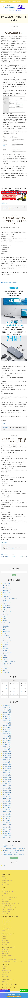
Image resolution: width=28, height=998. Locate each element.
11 (17, 688)
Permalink (6, 207)
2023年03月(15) (7, 781)
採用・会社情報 (5, 964)
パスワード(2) (6, 639)
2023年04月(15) (7, 779)
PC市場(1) (5, 659)
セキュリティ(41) (7, 589)
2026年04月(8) (7, 712)
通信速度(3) (6, 626)
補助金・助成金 (5, 951)
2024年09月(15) (7, 748)
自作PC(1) (5, 665)
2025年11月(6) (7, 722)
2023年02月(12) (7, 783)
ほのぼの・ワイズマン (7, 955)
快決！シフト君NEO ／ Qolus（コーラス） (12, 961)
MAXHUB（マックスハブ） (8, 905)
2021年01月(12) (7, 829)
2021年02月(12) (7, 828)
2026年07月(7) (7, 707)
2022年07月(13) (7, 796)
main (14, 556)
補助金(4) (5, 590)
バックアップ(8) (6, 637)
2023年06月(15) (7, 776)
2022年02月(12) (7, 805)
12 (21, 688)
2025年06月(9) (7, 731)
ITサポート (4, 890)
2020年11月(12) (7, 833)
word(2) (5, 620)
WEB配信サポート (6, 901)
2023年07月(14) (7, 774)
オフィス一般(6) (7, 592)
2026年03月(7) (7, 714)
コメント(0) (11, 209)
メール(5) (5, 654)
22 (6, 694)
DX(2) (4, 609)
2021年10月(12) (7, 813)
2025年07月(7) (7, 729)
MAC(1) (5, 646)
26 (21, 694)
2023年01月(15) (7, 785)
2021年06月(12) (7, 820)
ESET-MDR (5, 913)
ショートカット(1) (7, 663)
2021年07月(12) (7, 818)
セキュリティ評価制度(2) (9, 661)
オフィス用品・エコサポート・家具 (10, 916)
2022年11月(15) (7, 789)
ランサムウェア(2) (7, 652)
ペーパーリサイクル (6, 927)
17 (14, 691)
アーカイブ (14, 702)
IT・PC (3, 887)
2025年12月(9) (7, 720)
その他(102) (6, 600)
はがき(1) (5, 628)
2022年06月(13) (7, 798)
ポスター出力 (5, 940)
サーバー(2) (6, 615)
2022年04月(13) (7, 802)
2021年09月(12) (7, 815)
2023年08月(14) (7, 772)
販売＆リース (5, 876)
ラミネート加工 (5, 942)
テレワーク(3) (6, 596)
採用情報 (4, 966)
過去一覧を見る (14, 857)
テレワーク (4, 957)
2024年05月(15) (7, 755)
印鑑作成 (4, 938)
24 (14, 694)
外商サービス (5, 981)
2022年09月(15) (7, 792)
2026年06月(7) (7, 709)
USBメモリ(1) (6, 605)
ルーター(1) (6, 667)
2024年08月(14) (7, 750)
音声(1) (5, 624)
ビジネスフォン (5, 884)
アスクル (4, 919)
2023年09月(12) (7, 770)
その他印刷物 (5, 944)
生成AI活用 (5, 949)
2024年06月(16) (7, 753)
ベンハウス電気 (6, 929)
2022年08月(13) (7, 794)
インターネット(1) (7, 641)
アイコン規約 (5, 976)
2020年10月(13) (7, 835)
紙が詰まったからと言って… (9, 845)
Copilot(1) (6, 672)
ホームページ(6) (7, 607)
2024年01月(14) (7, 763)
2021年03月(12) (7, 826)
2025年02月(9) (7, 738)
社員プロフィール (6, 972)
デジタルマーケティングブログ (9, 987)
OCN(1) (5, 655)
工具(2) (5, 594)
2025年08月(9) (7, 727)
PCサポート (4, 203)
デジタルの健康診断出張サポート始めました (13, 854)
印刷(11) (5, 613)
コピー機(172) (6, 585)
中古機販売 (5, 882)
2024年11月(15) (7, 744)
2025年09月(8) (7, 725)
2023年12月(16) (7, 764)
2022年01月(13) (7, 807)
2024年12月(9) (7, 742)
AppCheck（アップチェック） (9, 907)
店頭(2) (5, 587)
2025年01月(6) (7, 740)
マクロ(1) (5, 670)
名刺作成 (4, 936)
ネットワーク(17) (7, 602)
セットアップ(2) (6, 622)
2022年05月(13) (7, 800)
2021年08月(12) (7, 816)
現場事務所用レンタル (7, 880)
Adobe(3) (5, 618)
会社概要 (4, 968)
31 (14, 697)
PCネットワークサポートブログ (9, 984)
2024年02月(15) (7, 761)
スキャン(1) (5, 644)
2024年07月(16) (7, 751)
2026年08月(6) (7, 705)
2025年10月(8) (7, 724)
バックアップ (5, 893)
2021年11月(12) (7, 811)
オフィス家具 (5, 923)
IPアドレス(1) (6, 648)
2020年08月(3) (7, 837)
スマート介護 (5, 953)
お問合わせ (5, 974)
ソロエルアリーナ (6, 921)
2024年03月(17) (7, 759)
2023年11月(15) (7, 766)
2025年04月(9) (7, 735)
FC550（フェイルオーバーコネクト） (10, 903)
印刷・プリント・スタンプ (7, 934)
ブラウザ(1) (5, 657)
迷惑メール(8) (6, 631)
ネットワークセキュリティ (8, 891)
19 (21, 691)
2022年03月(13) (7, 803)
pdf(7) (4, 616)
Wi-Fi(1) (5, 650)
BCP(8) (5, 603)
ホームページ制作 (6, 899)
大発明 (4, 847)
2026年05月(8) (7, 711)
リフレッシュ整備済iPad (8, 909)
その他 (3, 423)
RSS (4, 865)
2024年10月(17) (7, 746)
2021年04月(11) (7, 824)
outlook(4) (6, 635)
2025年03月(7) (7, 737)
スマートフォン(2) (7, 611)
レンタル (4, 878)
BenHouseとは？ (6, 970)
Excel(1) (5, 668)
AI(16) (4, 633)
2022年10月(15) (7, 790)
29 (6, 697)
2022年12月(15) (7, 787)
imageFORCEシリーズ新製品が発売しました (14, 848)
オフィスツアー (5, 925)
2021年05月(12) (7, 822)
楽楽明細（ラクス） (6, 911)
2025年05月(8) (7, 733)
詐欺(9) (5, 629)
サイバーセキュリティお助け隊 (9, 897)
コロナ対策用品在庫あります (9, 959)
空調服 (3, 931)
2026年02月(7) (7, 716)
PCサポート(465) (7, 583)
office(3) (5, 642)
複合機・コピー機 (6, 874)
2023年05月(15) (7, 777)
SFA (3, 895)
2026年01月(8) (7, 718)
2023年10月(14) (7, 768)
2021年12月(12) (7, 809)
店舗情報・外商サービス (8, 979)
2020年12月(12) (7, 831)
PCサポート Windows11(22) (10, 598)
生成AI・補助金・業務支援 (8, 947)
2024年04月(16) (7, 757)
